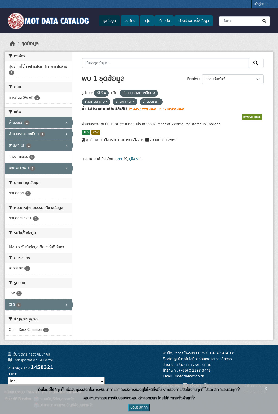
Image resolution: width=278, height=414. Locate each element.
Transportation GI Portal (32, 360)
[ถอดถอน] (105, 93)
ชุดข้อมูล (109, 21)
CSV (96, 132)
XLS (86, 132)
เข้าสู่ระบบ (261, 4)
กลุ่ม (147, 21)
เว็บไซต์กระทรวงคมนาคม (30, 354)
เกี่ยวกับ (164, 21)
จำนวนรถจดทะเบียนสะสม (105, 108)
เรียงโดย (193, 79)
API (119, 158)
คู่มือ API (134, 158)
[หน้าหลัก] (12, 43)
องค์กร (129, 21)
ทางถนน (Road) (252, 117)
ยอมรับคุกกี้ (139, 407)
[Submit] (264, 21)
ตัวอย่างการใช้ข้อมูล (193, 21)
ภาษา (12, 374)
